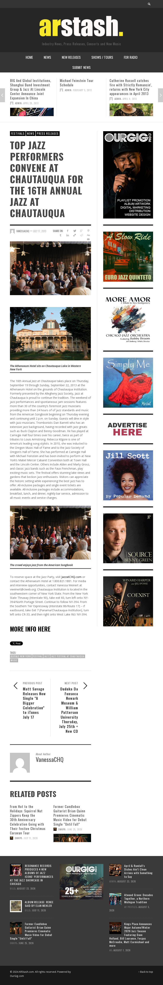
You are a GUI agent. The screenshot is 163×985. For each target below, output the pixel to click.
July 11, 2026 (31, 838)
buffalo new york (21, 656)
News (30, 133)
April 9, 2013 (80, 98)
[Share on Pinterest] (88, 231)
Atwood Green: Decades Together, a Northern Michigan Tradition (138, 898)
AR (110, 950)
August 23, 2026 (26, 888)
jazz (46, 656)
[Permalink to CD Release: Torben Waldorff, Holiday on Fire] (131, 105)
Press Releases (48, 133)
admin (18, 90)
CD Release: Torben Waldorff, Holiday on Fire (131, 82)
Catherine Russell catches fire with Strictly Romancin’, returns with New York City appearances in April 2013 (81, 87)
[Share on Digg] (88, 235)
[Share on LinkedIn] (67, 235)
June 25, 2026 (74, 829)
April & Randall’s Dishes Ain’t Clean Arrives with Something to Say (138, 871)
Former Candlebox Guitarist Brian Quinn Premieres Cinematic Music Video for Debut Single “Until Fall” (70, 815)
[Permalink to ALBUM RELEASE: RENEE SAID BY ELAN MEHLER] (16, 906)
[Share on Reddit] (81, 235)
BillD (117, 90)
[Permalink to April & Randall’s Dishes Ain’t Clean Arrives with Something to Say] (115, 869)
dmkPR (18, 838)
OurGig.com (17, 975)
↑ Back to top (145, 971)
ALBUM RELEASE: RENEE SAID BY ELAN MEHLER (39, 904)
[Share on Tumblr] (60, 235)
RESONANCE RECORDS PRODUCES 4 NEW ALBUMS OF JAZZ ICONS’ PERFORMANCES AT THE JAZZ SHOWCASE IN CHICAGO (31, 875)
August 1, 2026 (122, 950)
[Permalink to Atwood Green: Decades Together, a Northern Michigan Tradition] (115, 899)
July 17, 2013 (39, 231)
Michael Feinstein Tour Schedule (27, 82)
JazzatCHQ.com (71, 577)
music (14, 660)
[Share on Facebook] (67, 231)
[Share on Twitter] (74, 231)
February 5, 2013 (32, 90)
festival (37, 656)
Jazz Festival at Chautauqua (67, 656)
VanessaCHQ (22, 231)
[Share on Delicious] (74, 235)
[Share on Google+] (81, 231)
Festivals (18, 133)
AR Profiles (130, 906)
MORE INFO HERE (30, 628)
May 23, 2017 (129, 90)
